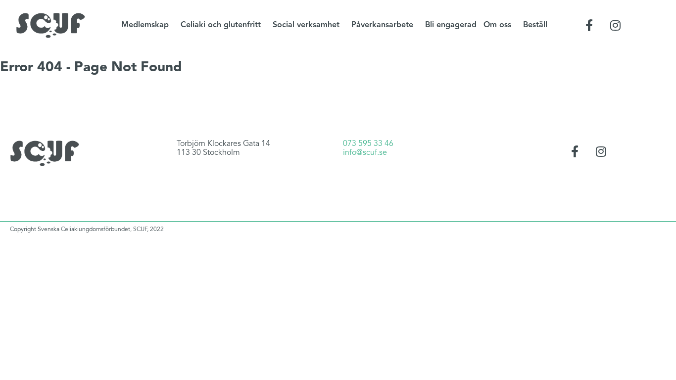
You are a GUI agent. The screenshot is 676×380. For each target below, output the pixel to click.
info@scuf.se (365, 153)
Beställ (535, 25)
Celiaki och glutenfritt (221, 25)
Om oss (497, 25)
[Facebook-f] (589, 25)
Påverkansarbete (382, 25)
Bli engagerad (451, 25)
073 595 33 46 (368, 144)
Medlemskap (145, 25)
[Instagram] (616, 25)
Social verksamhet (306, 25)
